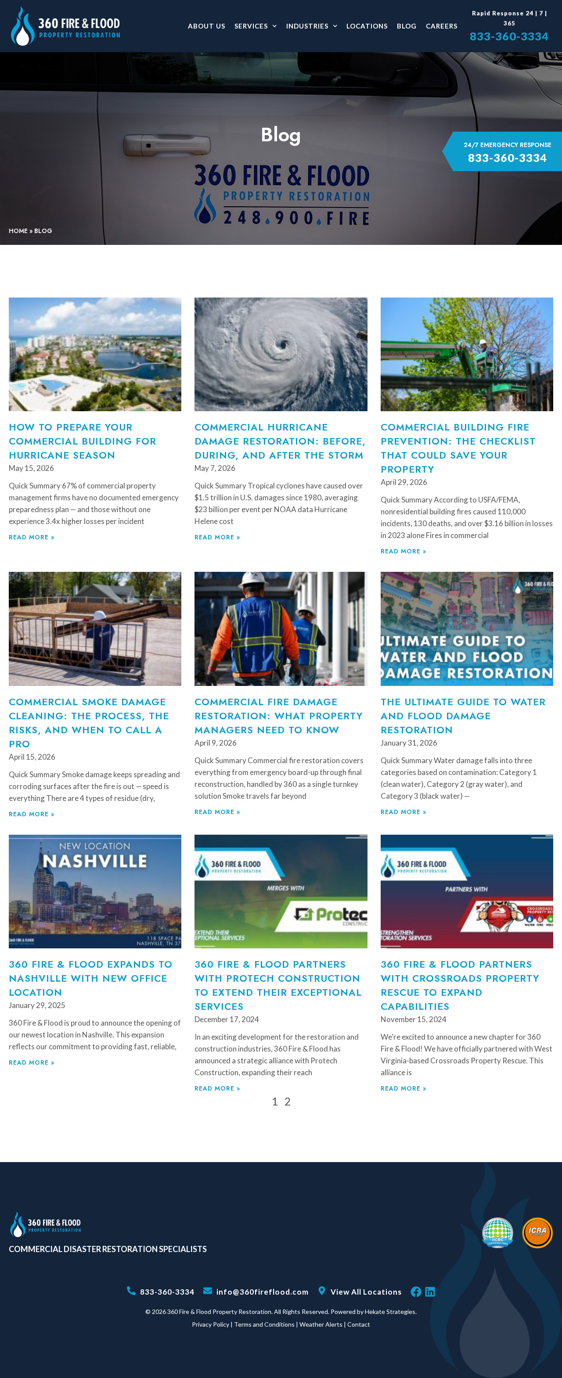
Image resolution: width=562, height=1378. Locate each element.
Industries (307, 26)
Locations (367, 26)
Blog (407, 26)
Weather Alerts (320, 1324)
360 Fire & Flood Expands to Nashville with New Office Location (91, 978)
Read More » (31, 537)
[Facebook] (416, 1291)
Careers (442, 26)
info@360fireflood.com (262, 1291)
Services (251, 26)
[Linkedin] (430, 1291)
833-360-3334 (509, 36)
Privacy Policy (210, 1324)
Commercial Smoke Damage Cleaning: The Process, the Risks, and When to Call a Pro (89, 723)
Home (18, 230)
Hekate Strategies (390, 1311)
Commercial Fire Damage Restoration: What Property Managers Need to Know (279, 716)
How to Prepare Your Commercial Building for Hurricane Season (82, 441)
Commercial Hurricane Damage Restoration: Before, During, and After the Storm (280, 441)
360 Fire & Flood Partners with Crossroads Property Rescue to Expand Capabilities (460, 985)
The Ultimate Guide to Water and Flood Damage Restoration (463, 716)
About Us (206, 26)
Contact (358, 1324)
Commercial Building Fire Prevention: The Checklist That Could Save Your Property (458, 448)
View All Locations (366, 1291)
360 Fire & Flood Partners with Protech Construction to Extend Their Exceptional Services (278, 985)
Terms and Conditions (264, 1324)
